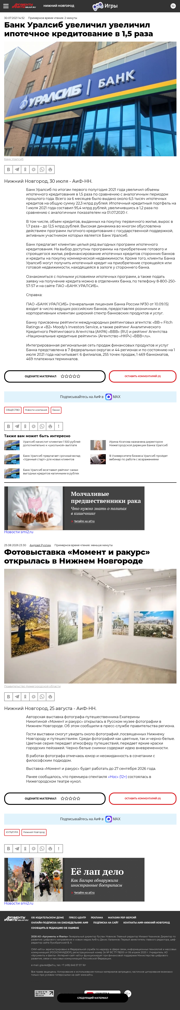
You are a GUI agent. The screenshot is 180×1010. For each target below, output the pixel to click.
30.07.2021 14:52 (14, 18)
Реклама (97, 917)
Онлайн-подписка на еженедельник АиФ (59, 922)
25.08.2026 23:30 (15, 545)
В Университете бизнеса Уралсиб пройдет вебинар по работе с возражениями (138, 457)
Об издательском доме (47, 917)
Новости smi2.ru (18, 532)
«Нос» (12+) (117, 777)
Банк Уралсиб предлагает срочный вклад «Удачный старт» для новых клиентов (51, 457)
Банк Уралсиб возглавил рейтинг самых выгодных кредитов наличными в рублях (51, 471)
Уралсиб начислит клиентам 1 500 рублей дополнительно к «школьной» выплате (51, 443)
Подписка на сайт (105, 922)
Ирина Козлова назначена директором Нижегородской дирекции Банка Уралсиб (138, 443)
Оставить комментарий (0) (143, 376)
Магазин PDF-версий (122, 917)
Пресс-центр (77, 917)
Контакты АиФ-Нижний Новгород (146, 922)
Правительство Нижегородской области (32, 686)
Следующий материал (92, 998)
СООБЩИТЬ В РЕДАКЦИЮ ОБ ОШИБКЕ (55, 928)
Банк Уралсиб (13, 159)
